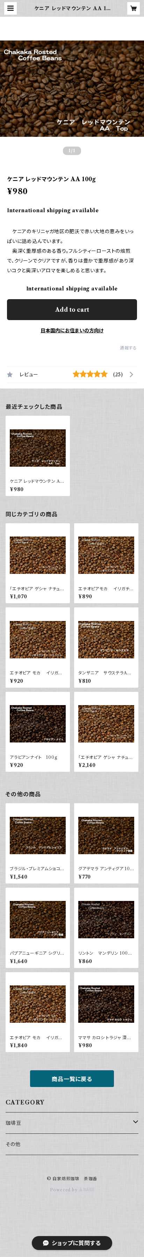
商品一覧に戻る (72, 1078)
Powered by (64, 1189)
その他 (13, 1144)
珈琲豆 (13, 1123)
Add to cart (72, 309)
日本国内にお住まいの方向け (72, 330)
